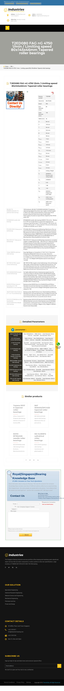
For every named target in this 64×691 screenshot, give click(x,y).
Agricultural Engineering (11, 590)
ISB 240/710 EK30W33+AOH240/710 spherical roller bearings (13, 211)
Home (6, 66)
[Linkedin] (16, 567)
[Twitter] (9, 567)
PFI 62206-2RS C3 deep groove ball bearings (14, 230)
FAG (11, 66)
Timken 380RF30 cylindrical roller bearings (13, 253)
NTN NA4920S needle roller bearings (13, 221)
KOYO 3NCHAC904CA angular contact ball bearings (14, 273)
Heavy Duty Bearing (35, 3)
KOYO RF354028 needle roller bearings (19, 437)
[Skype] (12, 567)
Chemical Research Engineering (13, 593)
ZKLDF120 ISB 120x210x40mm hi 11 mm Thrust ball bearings (14, 292)
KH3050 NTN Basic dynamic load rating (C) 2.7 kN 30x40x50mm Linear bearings (14, 286)
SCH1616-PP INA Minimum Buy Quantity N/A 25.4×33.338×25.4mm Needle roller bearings (14, 302)
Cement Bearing (9, 3)
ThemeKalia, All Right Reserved (51, 682)
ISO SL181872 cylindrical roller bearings (40, 437)
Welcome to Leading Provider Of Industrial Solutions (16, 1)
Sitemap (28, 682)
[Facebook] (5, 567)
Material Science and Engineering (14, 595)
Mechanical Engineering (11, 598)
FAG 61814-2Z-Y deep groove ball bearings (14, 240)
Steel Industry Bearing (22, 3)
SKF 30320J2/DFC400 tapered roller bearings (42, 408)
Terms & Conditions (9, 682)
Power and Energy (10, 604)
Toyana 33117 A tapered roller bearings (19, 408)
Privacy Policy (20, 682)
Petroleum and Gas (10, 601)
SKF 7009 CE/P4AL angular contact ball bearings (13, 263)
